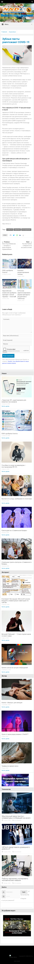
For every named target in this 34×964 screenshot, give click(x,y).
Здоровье (12, 32)
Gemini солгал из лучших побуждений (15, 668)
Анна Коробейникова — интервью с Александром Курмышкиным (9, 245)
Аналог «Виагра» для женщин (12, 702)
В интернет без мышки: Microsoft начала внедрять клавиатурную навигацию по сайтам (16, 600)
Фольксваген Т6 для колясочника (17, 932)
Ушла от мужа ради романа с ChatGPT (15, 734)
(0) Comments (17, 820)
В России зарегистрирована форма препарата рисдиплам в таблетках (23, 294)
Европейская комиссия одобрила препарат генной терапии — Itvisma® (9, 294)
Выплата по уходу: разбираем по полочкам (17, 499)
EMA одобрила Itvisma (9, 433)
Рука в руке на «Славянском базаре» (14, 530)
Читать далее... (6, 406)
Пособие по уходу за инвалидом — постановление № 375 (14, 466)
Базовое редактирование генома (23, 272)
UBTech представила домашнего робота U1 (16, 848)
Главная (4, 32)
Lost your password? (8, 900)
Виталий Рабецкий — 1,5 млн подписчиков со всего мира (16, 635)
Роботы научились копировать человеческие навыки (15, 879)
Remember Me (25, 895)
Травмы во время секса (10, 766)
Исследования (26, 229)
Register (23, 898)
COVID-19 (9, 229)
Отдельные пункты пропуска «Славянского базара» (17, 563)
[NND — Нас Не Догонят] (17, 9)
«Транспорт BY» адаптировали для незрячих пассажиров (14, 401)
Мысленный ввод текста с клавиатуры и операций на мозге (16, 817)
